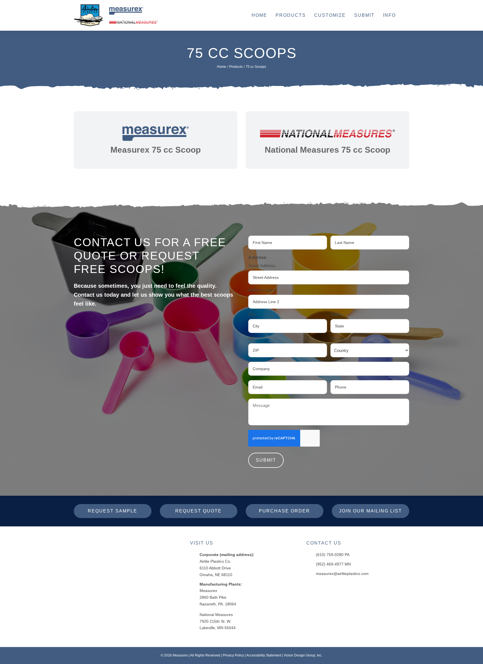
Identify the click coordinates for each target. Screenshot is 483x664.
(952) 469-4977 (330, 564)
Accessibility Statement (263, 655)
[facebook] (310, 587)
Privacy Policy (233, 655)
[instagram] (322, 587)
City (251, 314)
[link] (155, 140)
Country (337, 338)
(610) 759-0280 (330, 554)
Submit (266, 460)
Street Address (261, 265)
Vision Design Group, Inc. (303, 655)
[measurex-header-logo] (109, 542)
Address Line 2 (262, 289)
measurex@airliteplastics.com (342, 573)
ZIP (251, 338)
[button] (406, 15)
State (335, 314)
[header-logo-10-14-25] (116, 6)
